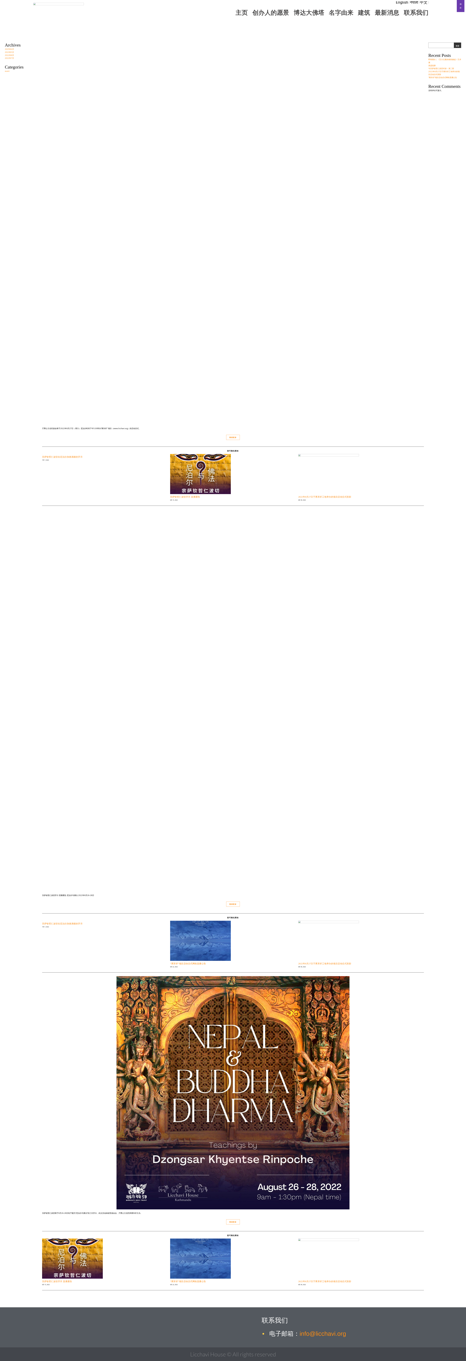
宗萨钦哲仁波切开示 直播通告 (185, 497)
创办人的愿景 (270, 12)
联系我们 (416, 12)
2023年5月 (9, 52)
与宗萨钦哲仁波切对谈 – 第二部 (441, 68)
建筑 (364, 12)
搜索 (457, 46)
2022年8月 (9, 55)
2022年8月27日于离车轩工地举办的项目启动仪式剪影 (324, 497)
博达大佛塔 (309, 12)
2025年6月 (9, 49)
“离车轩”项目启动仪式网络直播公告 (188, 963)
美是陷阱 (432, 65)
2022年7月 (9, 58)
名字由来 (341, 12)
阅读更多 (233, 437)
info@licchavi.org (323, 1333)
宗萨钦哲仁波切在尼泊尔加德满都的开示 (62, 457)
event (7, 71)
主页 (242, 12)
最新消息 (387, 12)
